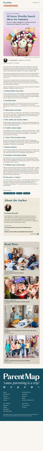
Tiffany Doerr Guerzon (10, 333)
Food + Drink (26, 193)
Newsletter (6, 409)
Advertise (24, 394)
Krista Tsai (7, 303)
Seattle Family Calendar (11, 5)
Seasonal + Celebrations (10, 300)
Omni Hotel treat (12, 149)
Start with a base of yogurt (9, 103)
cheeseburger (33, 140)
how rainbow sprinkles (15, 130)
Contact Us (6, 398)
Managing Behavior (9, 271)
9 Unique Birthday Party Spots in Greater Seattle (17, 301)
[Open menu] (39, 2)
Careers (5, 396)
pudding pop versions (26, 170)
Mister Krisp (6, 140)
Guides (5, 407)
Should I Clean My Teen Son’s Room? (14, 273)
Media (23, 398)
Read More (33, 234)
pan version (6, 181)
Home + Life (19, 193)
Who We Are (6, 394)
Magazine (5, 405)
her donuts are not (13, 143)
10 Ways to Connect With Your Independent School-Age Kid (18, 231)
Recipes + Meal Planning (13, 13)
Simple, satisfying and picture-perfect (12, 122)
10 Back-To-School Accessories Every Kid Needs (17, 360)
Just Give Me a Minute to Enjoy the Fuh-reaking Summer (17, 227)
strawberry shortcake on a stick (18, 159)
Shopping (6, 329)
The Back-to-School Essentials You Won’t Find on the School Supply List (20, 331)
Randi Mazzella (13, 60)
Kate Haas (7, 274)
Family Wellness (7, 225)
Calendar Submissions (28, 400)
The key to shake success (9, 93)
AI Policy (24, 407)
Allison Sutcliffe (8, 362)
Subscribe (35, 2)
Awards (5, 400)
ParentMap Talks (7, 411)
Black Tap (30, 68)
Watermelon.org (22, 115)
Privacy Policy (26, 405)
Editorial (24, 396)
